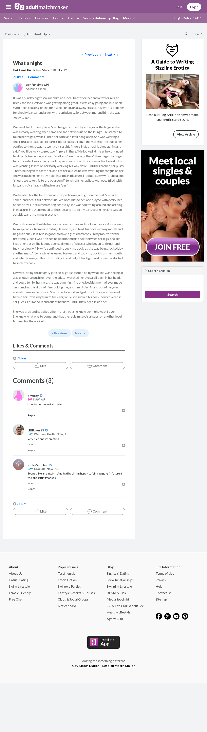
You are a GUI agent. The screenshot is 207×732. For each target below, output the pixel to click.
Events (58, 18)
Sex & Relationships (120, 580)
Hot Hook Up (37, 34)
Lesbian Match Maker (118, 665)
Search (9, 18)
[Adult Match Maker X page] (167, 616)
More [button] (127, 18)
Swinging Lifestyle (119, 586)
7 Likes (21, 358)
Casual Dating (18, 580)
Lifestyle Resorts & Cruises (76, 593)
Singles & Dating (118, 573)
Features (42, 18)
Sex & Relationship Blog (101, 18)
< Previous (90, 54)
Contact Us (163, 593)
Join (179, 7)
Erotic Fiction (67, 580)
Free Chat (15, 599)
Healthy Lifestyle (118, 612)
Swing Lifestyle (19, 586)
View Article (186, 134)
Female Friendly (20, 593)
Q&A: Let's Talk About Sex (125, 606)
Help (159, 586)
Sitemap (161, 599)
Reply (31, 415)
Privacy (161, 580)
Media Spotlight (118, 599)
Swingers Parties (69, 586)
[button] (8, 6)
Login (194, 7)
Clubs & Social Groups (73, 599)
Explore (25, 18)
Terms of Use (165, 573)
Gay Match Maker (85, 665)
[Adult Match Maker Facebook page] (159, 616)
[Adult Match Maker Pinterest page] (185, 616)
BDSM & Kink (116, 593)
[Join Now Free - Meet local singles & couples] (172, 205)
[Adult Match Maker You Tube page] (176, 616)
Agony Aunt (115, 619)
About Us (15, 573)
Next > (110, 54)
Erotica (73, 18)
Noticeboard (67, 606)
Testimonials (66, 573)
